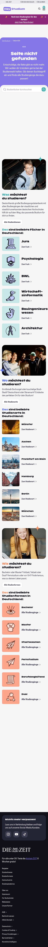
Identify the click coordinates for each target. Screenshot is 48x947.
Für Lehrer (41, 2)
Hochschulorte (7, 880)
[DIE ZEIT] (4, 2)
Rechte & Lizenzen (8, 916)
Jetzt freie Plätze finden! (24, 22)
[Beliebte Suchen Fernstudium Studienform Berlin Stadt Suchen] (24, 89)
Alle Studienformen (12, 585)
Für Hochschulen (27, 2)
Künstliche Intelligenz (9, 942)
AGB (3, 912)
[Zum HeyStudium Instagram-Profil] (8, 834)
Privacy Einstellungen (9, 934)
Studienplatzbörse (8, 884)
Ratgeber (5, 868)
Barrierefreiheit (7, 938)
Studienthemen (7, 872)
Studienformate (7, 876)
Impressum (6, 894)
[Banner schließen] (45, 17)
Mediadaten (6, 902)
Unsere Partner (7, 906)
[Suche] (39, 9)
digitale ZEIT (31, 858)
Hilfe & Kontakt (7, 920)
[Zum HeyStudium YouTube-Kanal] (16, 834)
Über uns (5, 890)
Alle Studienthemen (12, 222)
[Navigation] (44, 9)
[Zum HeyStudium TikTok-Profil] (25, 834)
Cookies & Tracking (8, 930)
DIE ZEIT (9, 2)
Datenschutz (6, 926)
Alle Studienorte (11, 402)
